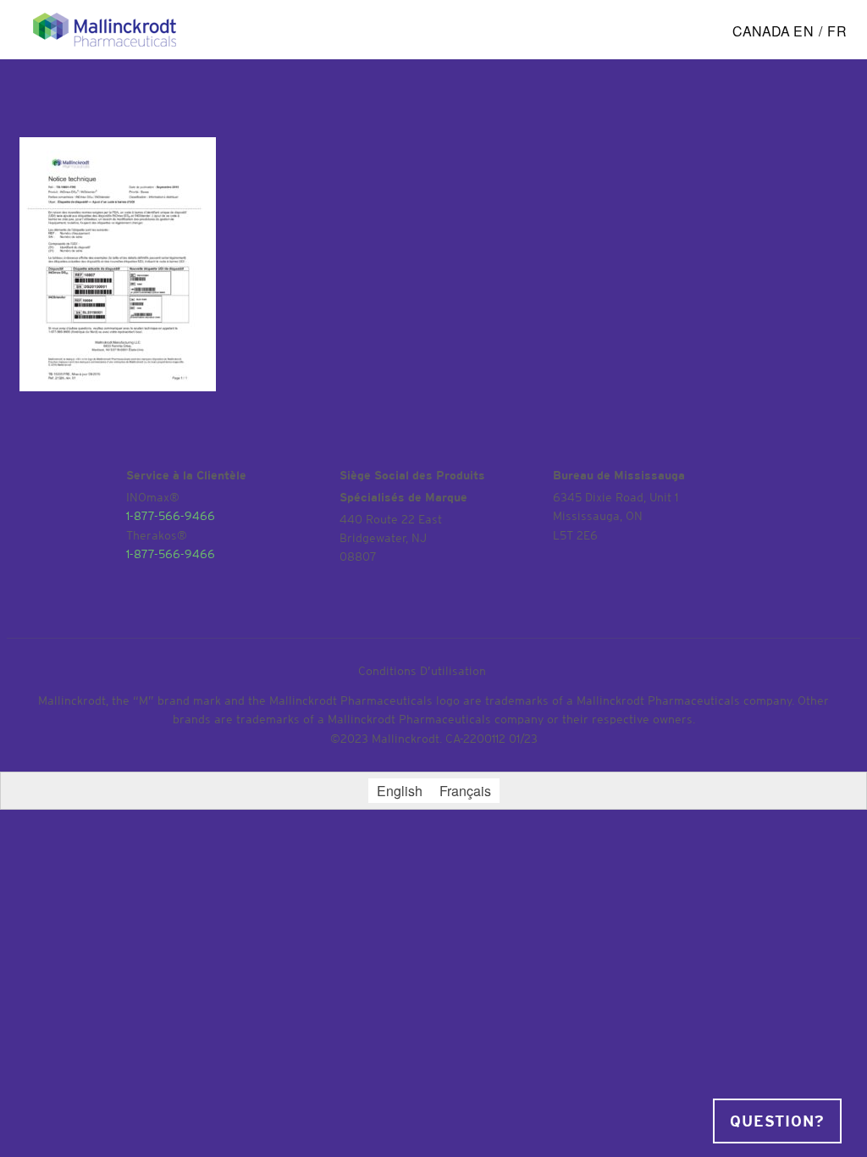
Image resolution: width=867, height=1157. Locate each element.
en (804, 31)
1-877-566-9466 (170, 514)
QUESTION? (777, 1121)
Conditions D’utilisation (422, 669)
